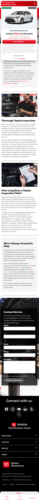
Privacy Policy (6, 480)
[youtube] (19, 409)
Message (8, 359)
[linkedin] (25, 409)
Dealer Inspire (28, 476)
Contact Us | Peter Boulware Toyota (21, 480)
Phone (6, 351)
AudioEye (11, 484)
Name (6, 325)
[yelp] (31, 409)
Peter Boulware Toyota (18, 473)
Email (6, 344)
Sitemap (5, 484)
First (5, 333)
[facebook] (6, 409)
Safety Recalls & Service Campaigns (25, 484)
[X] (19, 414)
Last (5, 341)
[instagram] (12, 409)
